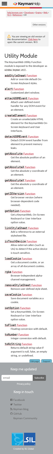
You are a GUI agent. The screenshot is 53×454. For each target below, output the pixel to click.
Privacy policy (23, 383)
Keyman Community (25, 418)
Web (45, 12)
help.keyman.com (15, 12)
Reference (17, 15)
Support (46, 361)
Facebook (19, 400)
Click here (33, 39)
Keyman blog (20, 409)
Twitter (17, 404)
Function (21, 75)
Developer (29, 12)
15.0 (9, 15)
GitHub (17, 413)
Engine (39, 12)
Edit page (35, 361)
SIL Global (29, 449)
